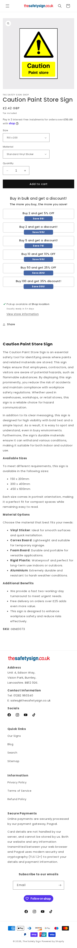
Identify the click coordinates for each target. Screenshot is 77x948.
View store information (23, 314)
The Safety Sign (32, 941)
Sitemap (13, 761)
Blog (10, 744)
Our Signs (14, 736)
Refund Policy (17, 799)
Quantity (8, 163)
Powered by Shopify (53, 941)
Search (12, 752)
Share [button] (11, 324)
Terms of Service (19, 791)
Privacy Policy (17, 782)
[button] (7, 6)
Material (8, 146)
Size (5, 130)
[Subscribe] (60, 885)
